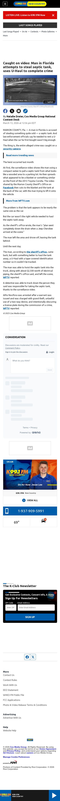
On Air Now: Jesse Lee (30, 484)
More (5, 36)
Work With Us (10, 685)
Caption (49, 102)
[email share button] (18, 111)
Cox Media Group (18, 747)
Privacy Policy (13, 751)
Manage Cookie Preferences (16, 757)
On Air (24, 31)
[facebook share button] (5, 111)
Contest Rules (10, 680)
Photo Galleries (48, 31)
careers (30, 753)
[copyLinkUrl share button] (25, 111)
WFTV (6, 277)
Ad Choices (8, 753)
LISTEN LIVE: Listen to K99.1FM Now (25, 15)
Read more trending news (20, 155)
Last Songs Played (11, 31)
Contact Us (8, 675)
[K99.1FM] (30, 4)
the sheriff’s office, (37, 252)
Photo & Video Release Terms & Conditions (25, 705)
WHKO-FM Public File (13, 695)
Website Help (9, 730)
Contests (34, 31)
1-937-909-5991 (31, 511)
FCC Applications (11, 700)
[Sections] (5, 4)
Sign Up (30, 617)
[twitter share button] (12, 111)
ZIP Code (9, 603)
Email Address (24, 603)
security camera (12, 149)
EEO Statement (10, 690)
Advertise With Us (12, 717)
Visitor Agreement (47, 749)
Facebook (8, 187)
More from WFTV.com (18, 201)
